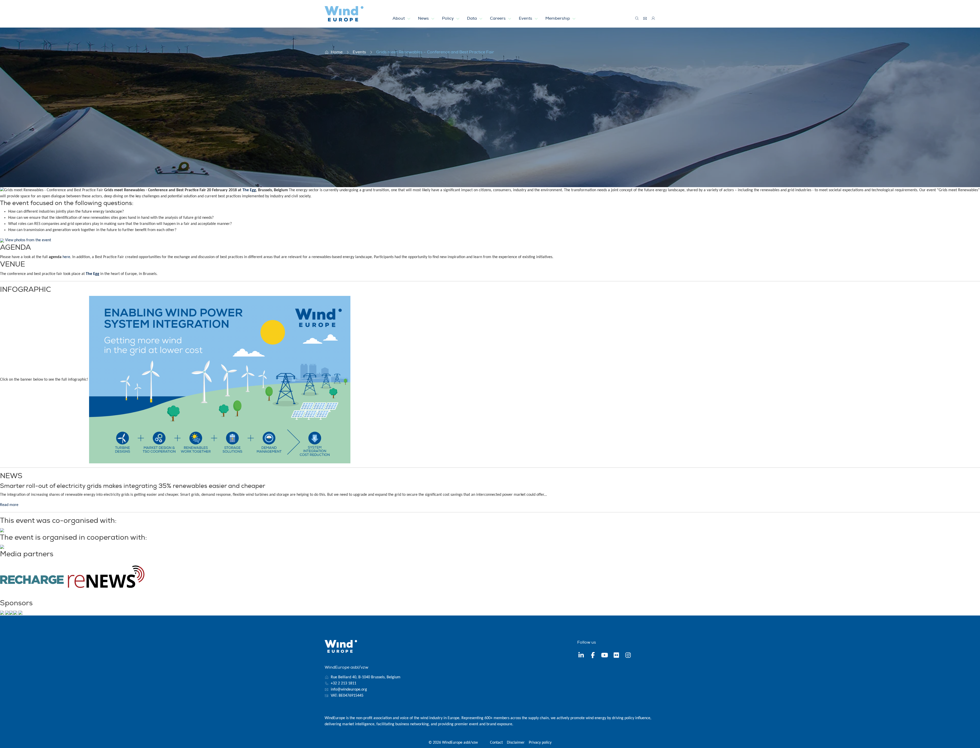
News (424, 18)
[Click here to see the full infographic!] (219, 380)
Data (472, 18)
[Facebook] (593, 655)
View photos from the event (28, 240)
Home (336, 52)
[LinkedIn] (581, 655)
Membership (558, 18)
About (399, 18)
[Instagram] (628, 655)
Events (526, 18)
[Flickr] (616, 655)
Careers (498, 18)
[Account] (653, 18)
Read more (9, 505)
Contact (496, 743)
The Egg (249, 190)
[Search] (637, 18)
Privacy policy (540, 743)
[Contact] (645, 18)
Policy (448, 18)
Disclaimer (516, 743)
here (66, 257)
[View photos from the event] (2, 240)
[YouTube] (604, 655)
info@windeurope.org (349, 689)
